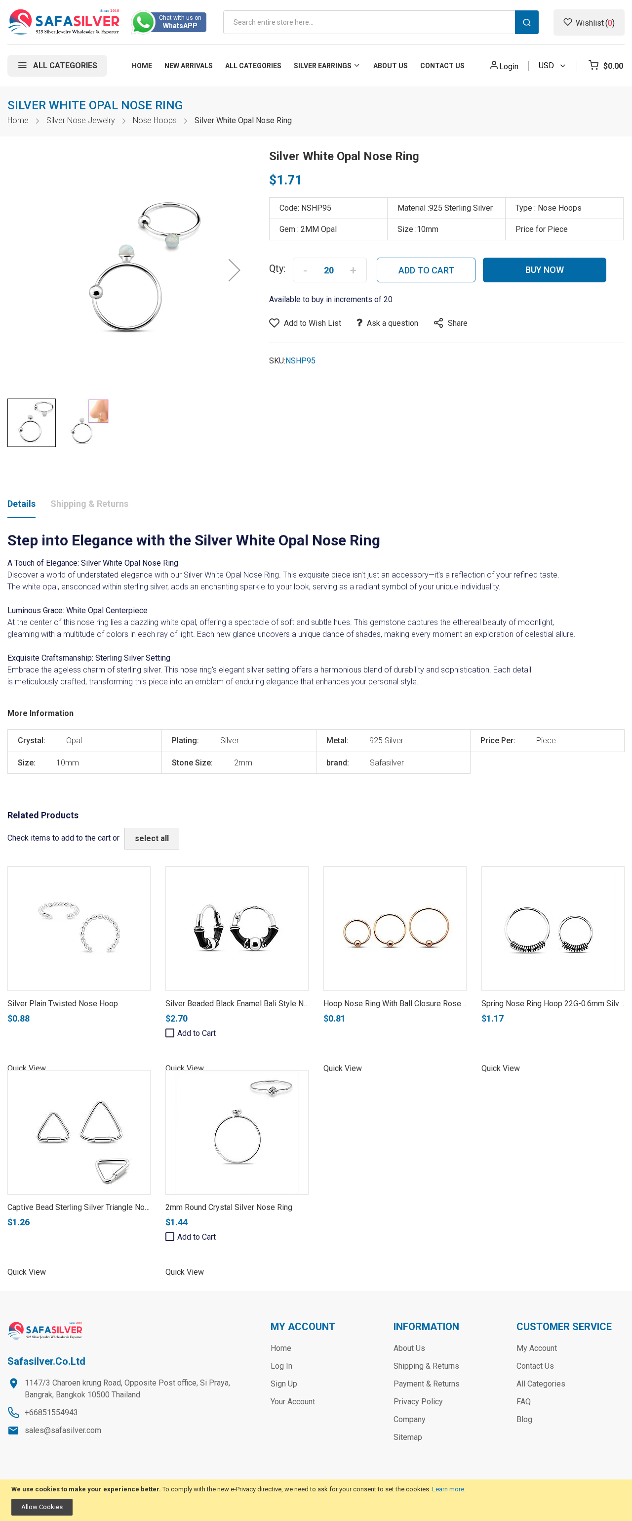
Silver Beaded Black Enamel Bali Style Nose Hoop (251, 1003)
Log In (281, 1366)
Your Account (293, 1401)
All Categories (540, 1383)
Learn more (448, 1489)
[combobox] (381, 22)
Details (21, 503)
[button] (234, 270)
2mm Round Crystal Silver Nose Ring (228, 1207)
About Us (409, 1348)
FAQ (523, 1401)
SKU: (277, 360)
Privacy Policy (418, 1401)
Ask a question (392, 323)
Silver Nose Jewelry (80, 120)
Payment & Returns (427, 1383)
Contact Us (535, 1366)
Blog (524, 1419)
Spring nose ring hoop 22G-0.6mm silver (553, 1003)
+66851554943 (51, 1412)
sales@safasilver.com (63, 1430)
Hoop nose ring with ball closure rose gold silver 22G (419, 1003)
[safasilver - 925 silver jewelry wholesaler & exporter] (64, 22)
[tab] (21, 506)
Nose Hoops (155, 120)
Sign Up (284, 1383)
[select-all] (151, 839)
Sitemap (408, 1437)
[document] (316, 1500)
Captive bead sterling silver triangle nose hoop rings (101, 1207)
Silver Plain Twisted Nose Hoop (62, 1003)
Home (18, 120)
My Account (536, 1348)
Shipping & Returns (89, 503)
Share (458, 323)
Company (410, 1419)
